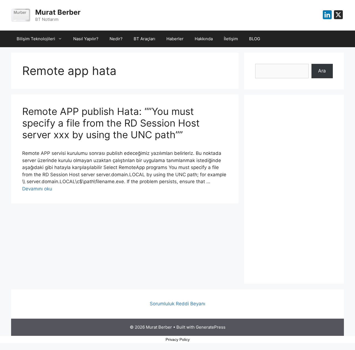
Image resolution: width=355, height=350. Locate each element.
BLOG (254, 38)
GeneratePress (210, 327)
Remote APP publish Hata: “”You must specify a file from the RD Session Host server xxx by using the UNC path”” (111, 122)
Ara (322, 71)
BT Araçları (144, 38)
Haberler (175, 38)
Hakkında (204, 38)
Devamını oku (37, 189)
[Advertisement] (294, 189)
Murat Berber (57, 12)
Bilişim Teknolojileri (36, 38)
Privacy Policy (178, 339)
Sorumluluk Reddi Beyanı (177, 303)
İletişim (231, 38)
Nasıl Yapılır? (85, 38)
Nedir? (116, 38)
